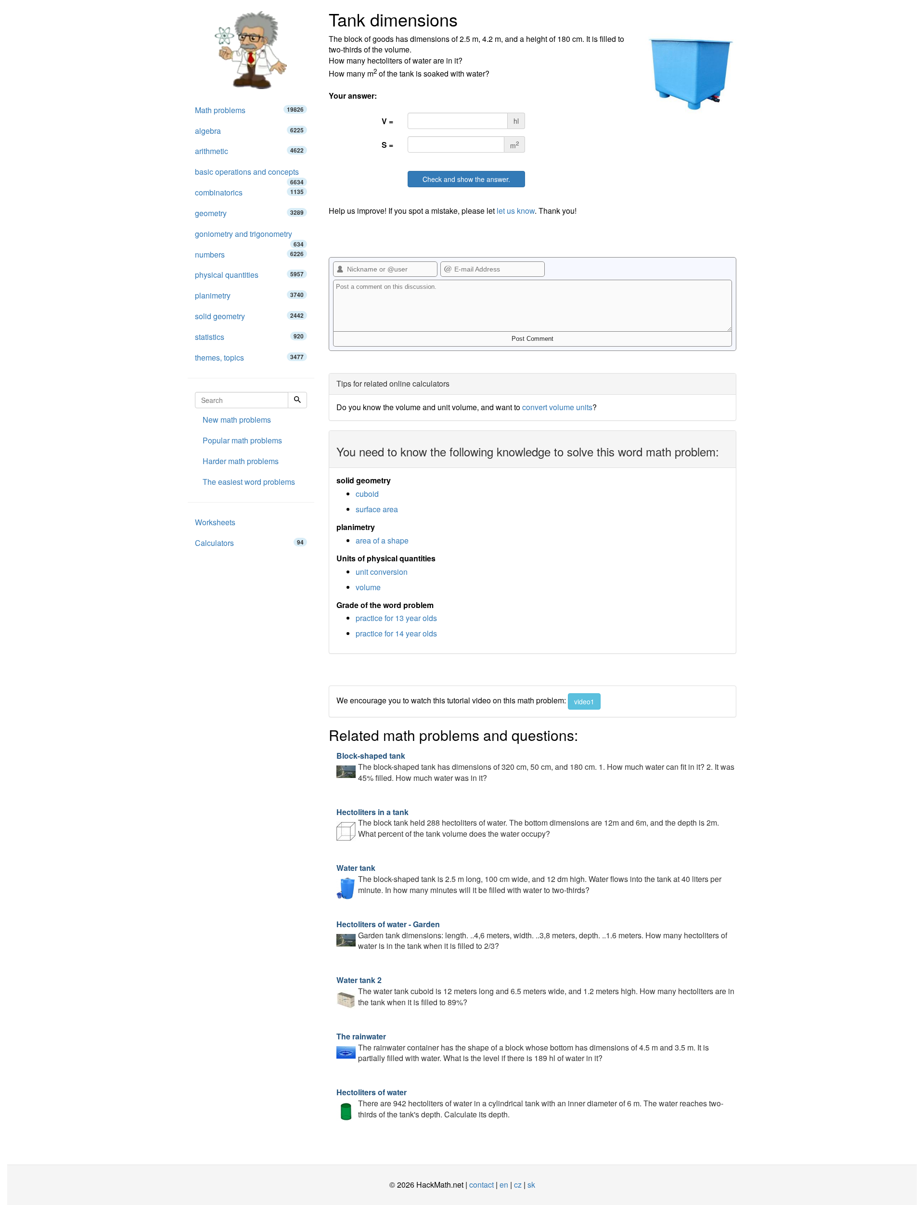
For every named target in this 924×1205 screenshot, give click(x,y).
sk (531, 1184)
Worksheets (215, 522)
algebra (249, 130)
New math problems (237, 419)
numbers (249, 254)
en (504, 1184)
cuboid (367, 493)
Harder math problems (241, 460)
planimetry (249, 295)
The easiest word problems (249, 481)
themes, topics (249, 357)
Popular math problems (242, 440)
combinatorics (249, 192)
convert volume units (557, 407)
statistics (249, 336)
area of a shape (382, 540)
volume (368, 587)
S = (387, 144)
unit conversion (382, 571)
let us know (516, 210)
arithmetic (249, 150)
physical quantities (249, 274)
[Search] (297, 400)
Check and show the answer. (466, 179)
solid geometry (249, 316)
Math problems (249, 110)
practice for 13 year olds (396, 617)
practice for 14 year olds (396, 633)
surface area (377, 509)
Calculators (249, 542)
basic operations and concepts (249, 174)
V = (387, 121)
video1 (584, 701)
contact (481, 1184)
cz (518, 1184)
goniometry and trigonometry (249, 236)
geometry (249, 213)
